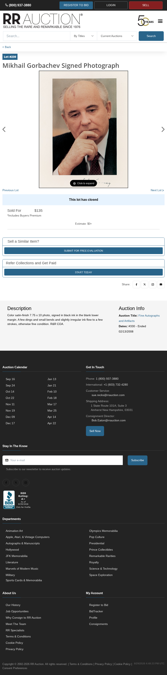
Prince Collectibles (101, 549)
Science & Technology (103, 568)
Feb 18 (52, 397)
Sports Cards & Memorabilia (24, 580)
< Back (6, 47)
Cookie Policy (14, 642)
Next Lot (156, 190)
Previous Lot (10, 190)
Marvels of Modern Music (22, 568)
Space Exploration (101, 575)
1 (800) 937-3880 (107, 378)
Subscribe (137, 460)
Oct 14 (10, 391)
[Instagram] (152, 284)
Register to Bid (98, 605)
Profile (93, 617)
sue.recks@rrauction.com (108, 395)
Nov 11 (10, 404)
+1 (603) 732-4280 (116, 384)
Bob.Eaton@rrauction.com (109, 420)
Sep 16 (10, 379)
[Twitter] (144, 284)
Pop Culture (96, 537)
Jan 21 (51, 385)
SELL (145, 5)
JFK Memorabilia (16, 556)
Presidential (96, 543)
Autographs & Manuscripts (23, 543)
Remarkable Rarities (102, 556)
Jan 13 (51, 379)
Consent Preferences (14, 668)
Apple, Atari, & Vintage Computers (27, 537)
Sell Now (95, 431)
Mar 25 (52, 410)
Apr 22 (51, 423)
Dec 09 (10, 416)
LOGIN (111, 5)
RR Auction (37, 664)
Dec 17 (10, 423)
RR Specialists (15, 630)
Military (10, 575)
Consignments (98, 624)
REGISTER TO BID (76, 5)
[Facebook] (136, 284)
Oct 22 (10, 397)
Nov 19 (10, 410)
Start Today (83, 272)
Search (151, 36)
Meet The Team (16, 624)
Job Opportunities (17, 611)
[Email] (161, 284)
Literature (12, 562)
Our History (13, 605)
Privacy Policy (14, 649)
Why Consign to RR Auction (23, 617)
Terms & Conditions (18, 636)
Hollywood (12, 549)
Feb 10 (52, 391)
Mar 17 (52, 404)
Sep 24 (10, 385)
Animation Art (14, 530)
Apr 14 (51, 416)
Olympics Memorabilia (103, 530)
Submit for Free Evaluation (83, 250)
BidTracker (96, 611)
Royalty (94, 562)
